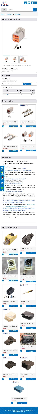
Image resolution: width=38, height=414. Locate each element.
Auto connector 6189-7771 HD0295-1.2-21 (15, 250)
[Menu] (35, 3)
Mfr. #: (4, 71)
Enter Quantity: (6, 84)
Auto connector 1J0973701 (10, 301)
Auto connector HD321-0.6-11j (20, 398)
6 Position (17, 14)
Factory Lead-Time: (7, 81)
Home (2, 14)
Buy (25, 84)
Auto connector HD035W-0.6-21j (12, 374)
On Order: (4, 78)
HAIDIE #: (5, 68)
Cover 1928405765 (26, 248)
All (4, 9)
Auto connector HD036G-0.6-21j (12, 350)
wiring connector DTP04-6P (11, 122)
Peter (2, 169)
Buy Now (13, 126)
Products (9, 14)
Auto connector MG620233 (10, 326)
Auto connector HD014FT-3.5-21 (12, 276)
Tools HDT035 (25, 301)
